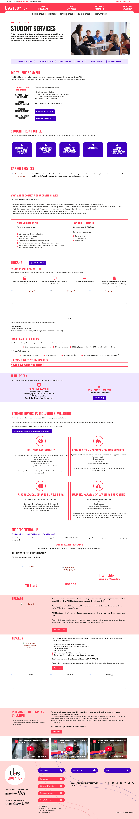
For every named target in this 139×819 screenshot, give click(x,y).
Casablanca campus (83, 13)
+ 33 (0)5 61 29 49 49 (44, 812)
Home (16, 19)
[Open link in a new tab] (8, 793)
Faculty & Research (99, 7)
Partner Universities (100, 13)
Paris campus (52, 13)
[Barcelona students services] (16, 7)
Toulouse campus (38, 13)
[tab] (22, 88)
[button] (13, 303)
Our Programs (43, 7)
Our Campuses (71, 7)
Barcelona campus (66, 13)
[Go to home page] (15, 775)
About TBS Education (127, 7)
